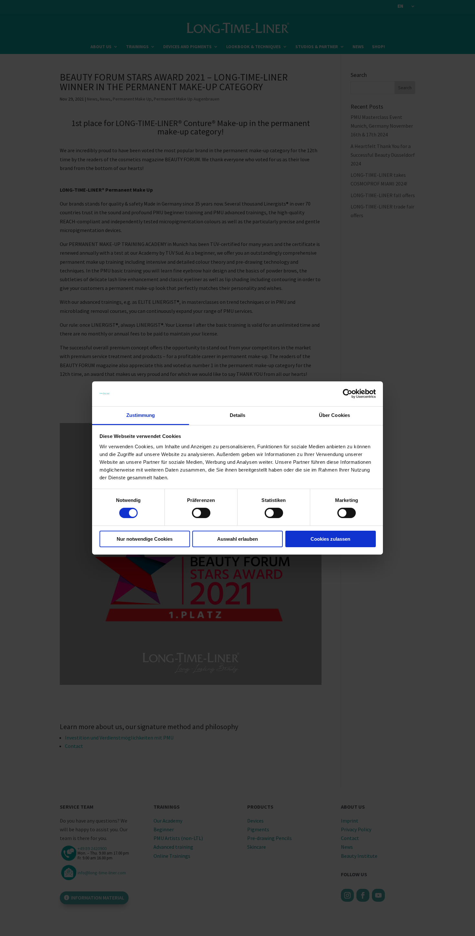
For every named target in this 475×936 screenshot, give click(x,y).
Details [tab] (238, 415)
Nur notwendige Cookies (145, 539)
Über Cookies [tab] (334, 415)
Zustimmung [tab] (140, 415)
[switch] (201, 513)
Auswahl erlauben (237, 539)
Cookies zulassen (330, 539)
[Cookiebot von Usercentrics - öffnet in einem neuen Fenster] (347, 394)
